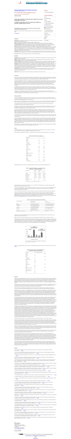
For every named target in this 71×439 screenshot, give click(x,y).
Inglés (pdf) (47, 23)
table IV (15, 246)
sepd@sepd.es (35, 438)
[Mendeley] (44, 37)
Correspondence (16, 33)
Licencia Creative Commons (49, 434)
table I (53, 132)
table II (16, 164)
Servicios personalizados (49, 12)
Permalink (47, 40)
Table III (21, 196)
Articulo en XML (48, 24)
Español (49, 21)
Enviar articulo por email (49, 31)
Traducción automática (49, 30)
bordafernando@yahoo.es (20, 428)
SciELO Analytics (48, 18)
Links (22, 350)
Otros (46, 37)
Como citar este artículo (49, 27)
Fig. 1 (44, 222)
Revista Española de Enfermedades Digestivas (25, 10)
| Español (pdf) (51, 23)
